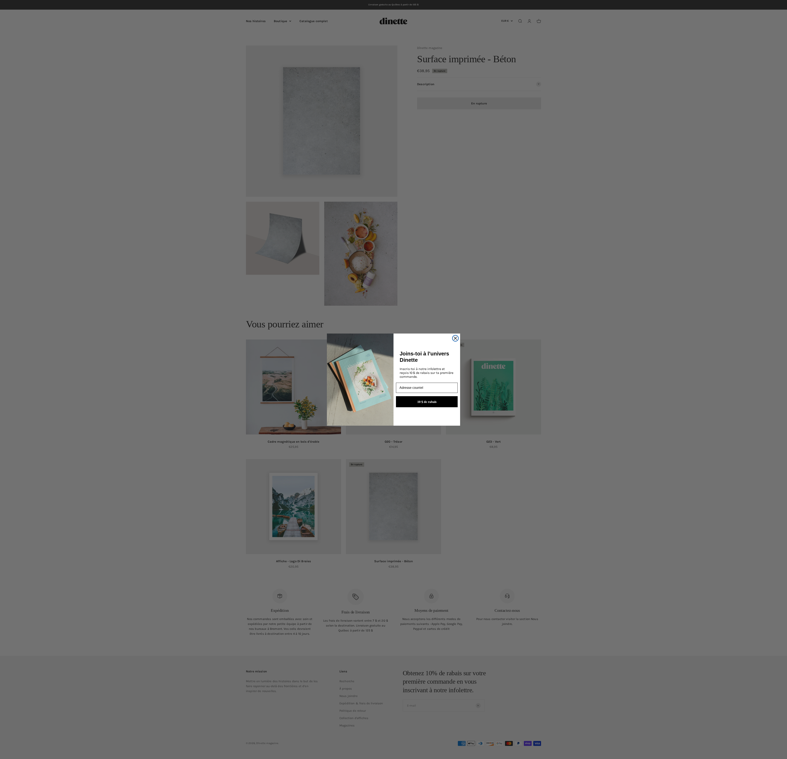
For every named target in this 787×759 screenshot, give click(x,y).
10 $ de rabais (427, 401)
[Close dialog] (455, 338)
